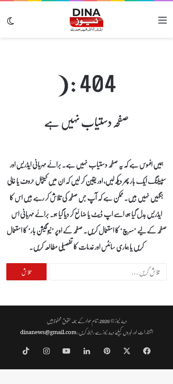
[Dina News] (86, 19)
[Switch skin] (10, 22)
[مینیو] (162, 22)
